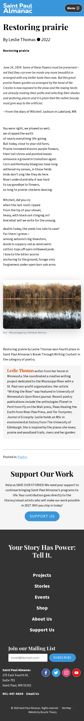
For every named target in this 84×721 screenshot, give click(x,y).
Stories (42, 586)
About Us (42, 619)
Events (42, 597)
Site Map (66, 708)
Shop (42, 608)
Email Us (32, 694)
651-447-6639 (12, 694)
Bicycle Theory (49, 712)
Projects (42, 575)
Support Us (42, 516)
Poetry (22, 457)
